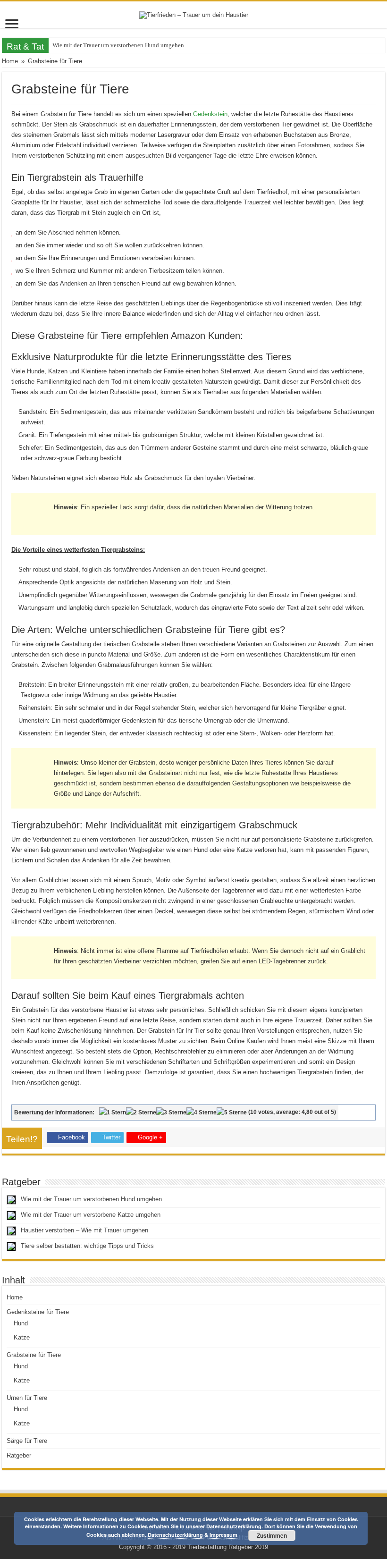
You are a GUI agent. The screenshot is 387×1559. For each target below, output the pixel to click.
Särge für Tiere (27, 1440)
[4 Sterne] (201, 1112)
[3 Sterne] (171, 1112)
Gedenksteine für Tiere (38, 1311)
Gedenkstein (210, 114)
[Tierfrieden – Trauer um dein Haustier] (193, 14)
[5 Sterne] (232, 1112)
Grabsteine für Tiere (34, 1354)
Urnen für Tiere (27, 1397)
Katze (22, 1337)
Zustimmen (272, 1535)
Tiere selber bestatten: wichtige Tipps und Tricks (87, 1245)
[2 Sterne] (141, 1112)
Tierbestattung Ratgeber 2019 (227, 1547)
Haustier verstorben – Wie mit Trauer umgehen (84, 1230)
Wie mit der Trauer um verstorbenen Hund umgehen (118, 45)
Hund (21, 1323)
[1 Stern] (112, 1112)
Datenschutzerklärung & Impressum (192, 1534)
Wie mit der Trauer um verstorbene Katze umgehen (90, 1214)
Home (10, 61)
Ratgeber (19, 1455)
